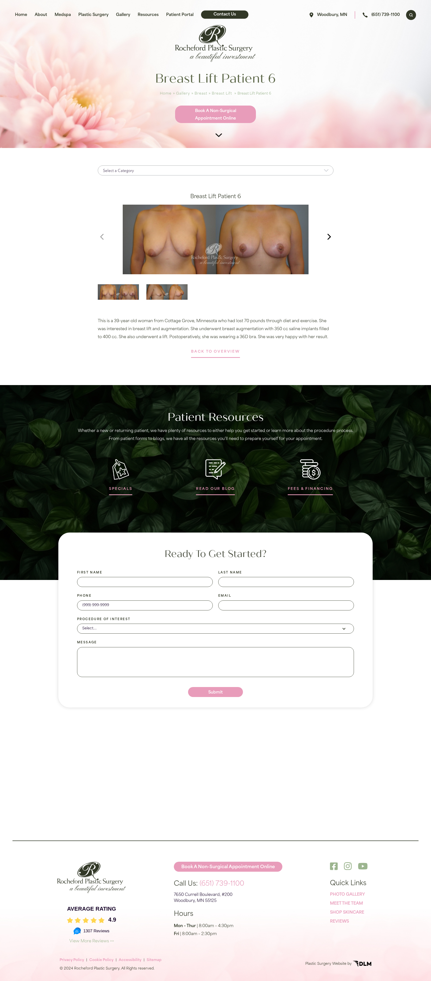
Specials (120, 489)
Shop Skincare (347, 913)
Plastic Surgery (93, 15)
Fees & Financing (310, 489)
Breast (201, 94)
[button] (329, 237)
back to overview (215, 352)
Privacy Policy (72, 960)
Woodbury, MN (332, 15)
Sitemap (154, 960)
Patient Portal (180, 15)
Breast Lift (222, 94)
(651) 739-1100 (385, 15)
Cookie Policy (101, 960)
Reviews (339, 922)
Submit (215, 693)
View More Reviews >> (91, 941)
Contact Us (225, 14)
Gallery (123, 15)
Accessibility (130, 960)
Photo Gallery (347, 895)
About (41, 15)
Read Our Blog (215, 489)
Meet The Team (346, 904)
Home (21, 15)
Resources (148, 15)
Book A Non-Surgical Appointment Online (215, 115)
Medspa (63, 15)
